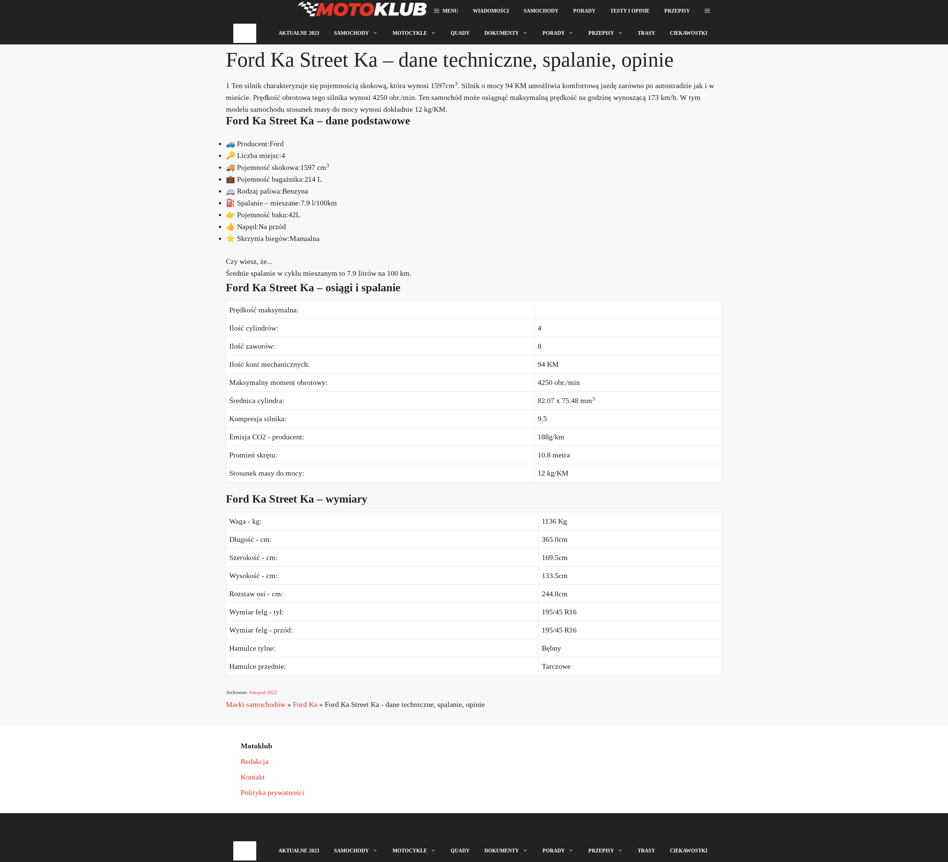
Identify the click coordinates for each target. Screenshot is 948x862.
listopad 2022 (263, 692)
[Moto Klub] (362, 11)
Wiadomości (491, 11)
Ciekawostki (688, 33)
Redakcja (254, 761)
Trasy (646, 33)
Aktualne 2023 (298, 33)
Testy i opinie (630, 11)
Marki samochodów (256, 704)
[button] (707, 11)
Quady (460, 33)
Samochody (541, 11)
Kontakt (253, 777)
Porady (584, 11)
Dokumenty (501, 33)
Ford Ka (305, 704)
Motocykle (410, 33)
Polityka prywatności (272, 792)
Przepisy (677, 11)
